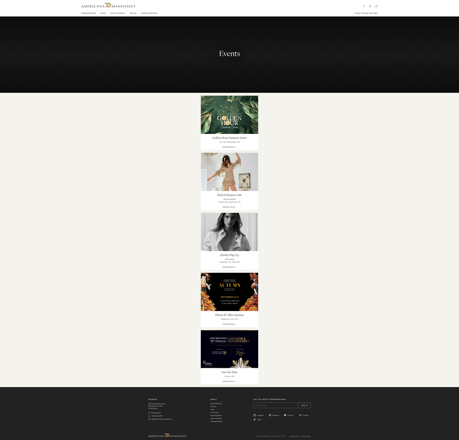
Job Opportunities (216, 421)
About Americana (216, 403)
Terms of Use (294, 436)
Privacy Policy (306, 436)
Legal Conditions (216, 418)
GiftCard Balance (216, 415)
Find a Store (214, 412)
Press (212, 409)
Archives (213, 406)
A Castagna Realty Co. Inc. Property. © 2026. (271, 436)
